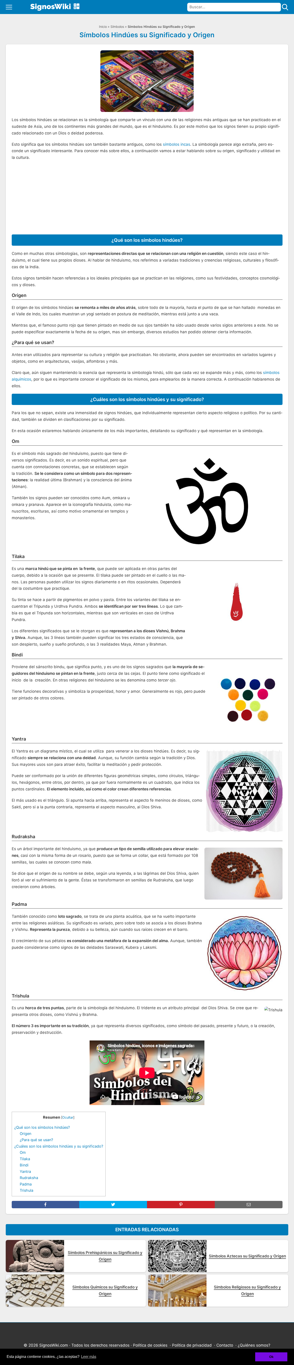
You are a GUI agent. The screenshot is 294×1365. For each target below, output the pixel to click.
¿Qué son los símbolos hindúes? (42, 1127)
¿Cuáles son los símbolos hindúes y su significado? (58, 1146)
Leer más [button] (88, 1357)
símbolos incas (176, 144)
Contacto (224, 1345)
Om (23, 1152)
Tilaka (25, 1159)
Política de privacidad (192, 1345)
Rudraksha (29, 1177)
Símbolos (117, 26)
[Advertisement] (147, 197)
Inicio (103, 26)
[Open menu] (9, 7)
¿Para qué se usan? (36, 1139)
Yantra (25, 1171)
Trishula (26, 1190)
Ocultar (67, 1117)
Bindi (24, 1165)
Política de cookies (150, 1345)
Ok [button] (271, 1357)
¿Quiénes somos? (254, 1345)
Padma (26, 1184)
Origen (25, 1133)
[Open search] (285, 7)
